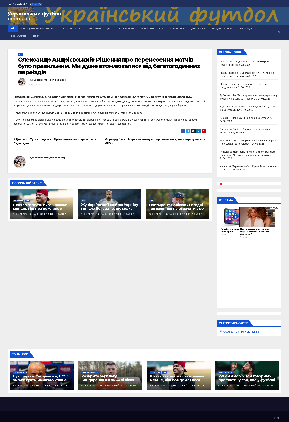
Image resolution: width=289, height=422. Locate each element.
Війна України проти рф (37, 28)
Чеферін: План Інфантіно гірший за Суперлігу (246, 118)
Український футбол (34, 14)
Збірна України (70, 28)
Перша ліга (177, 28)
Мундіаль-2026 (222, 28)
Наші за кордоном (90, 372)
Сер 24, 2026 (22, 385)
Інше (36, 36)
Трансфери (18, 36)
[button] (279, 32)
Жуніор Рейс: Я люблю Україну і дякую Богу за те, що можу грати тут (109, 208)
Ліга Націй (245, 28)
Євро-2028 (94, 28)
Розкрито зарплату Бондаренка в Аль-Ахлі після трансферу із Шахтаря (107, 380)
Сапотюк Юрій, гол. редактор (50, 79)
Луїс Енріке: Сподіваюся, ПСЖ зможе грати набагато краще (40, 378)
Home (276, 418)
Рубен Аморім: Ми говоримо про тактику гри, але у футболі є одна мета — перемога (246, 380)
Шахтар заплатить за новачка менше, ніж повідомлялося (40, 207)
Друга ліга (198, 28)
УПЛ (109, 28)
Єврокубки (126, 28)
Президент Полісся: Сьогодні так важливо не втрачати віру (176, 207)
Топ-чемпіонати (152, 28)
